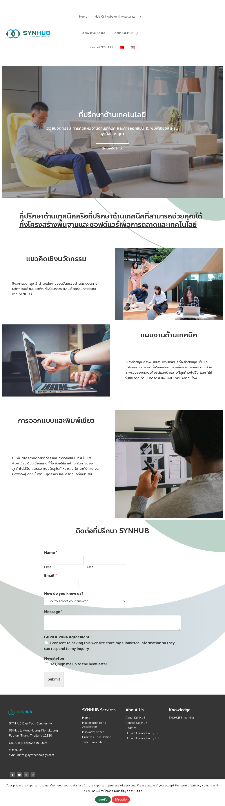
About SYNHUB (122, 33)
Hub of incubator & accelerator (116, 17)
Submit (54, 679)
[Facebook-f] (12, 774)
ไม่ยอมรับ (121, 799)
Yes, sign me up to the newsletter (78, 664)
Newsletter (54, 658)
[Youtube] (19, 774)
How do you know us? (63, 593)
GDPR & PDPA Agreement (68, 637)
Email (50, 575)
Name (50, 553)
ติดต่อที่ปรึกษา (112, 148)
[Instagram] (33, 774)
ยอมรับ (102, 799)
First (47, 567)
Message (53, 612)
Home (83, 17)
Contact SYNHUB (101, 47)
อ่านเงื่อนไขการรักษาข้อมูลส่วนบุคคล (117, 791)
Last (90, 567)
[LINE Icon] (26, 774)
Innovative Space (93, 33)
